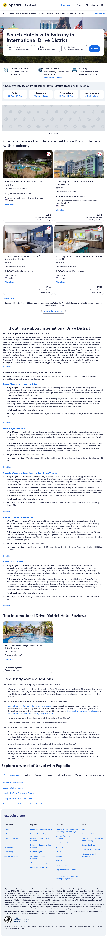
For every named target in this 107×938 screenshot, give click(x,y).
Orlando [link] (41, 13)
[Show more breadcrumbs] (4, 13)
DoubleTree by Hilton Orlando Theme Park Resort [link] (29, 706)
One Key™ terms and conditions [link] (64, 837)
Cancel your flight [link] (88, 834)
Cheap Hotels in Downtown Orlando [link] (18, 798)
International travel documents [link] (89, 855)
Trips (79, 5)
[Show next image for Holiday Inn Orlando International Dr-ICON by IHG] (100, 164)
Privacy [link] (58, 852)
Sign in (94, 5)
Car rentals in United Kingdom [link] (38, 857)
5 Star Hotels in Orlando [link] (13, 782)
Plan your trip (100, 13)
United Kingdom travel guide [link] (41, 829)
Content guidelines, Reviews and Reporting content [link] (67, 877)
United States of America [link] (18, 13)
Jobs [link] (6, 834)
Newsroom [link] (8, 847)
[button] (53, 328)
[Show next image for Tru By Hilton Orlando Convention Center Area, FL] (100, 239)
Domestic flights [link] (36, 852)
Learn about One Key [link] (53, 77)
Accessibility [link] (60, 847)
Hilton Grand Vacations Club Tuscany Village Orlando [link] (30, 713)
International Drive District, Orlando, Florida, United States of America (22, 49)
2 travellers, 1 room (77, 49)
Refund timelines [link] (88, 845)
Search (94, 48)
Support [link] (85, 829)
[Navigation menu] (102, 5)
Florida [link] (33, 13)
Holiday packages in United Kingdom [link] (40, 846)
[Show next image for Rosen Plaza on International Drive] (49, 164)
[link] (49, 154)
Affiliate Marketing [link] (11, 856)
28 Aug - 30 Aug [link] (66, 96)
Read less (7, 366)
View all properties (53, 311)
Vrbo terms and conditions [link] (66, 843)
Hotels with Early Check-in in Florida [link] (18, 793)
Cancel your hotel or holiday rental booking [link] (92, 839)
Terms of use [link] (60, 861)
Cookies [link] (59, 856)
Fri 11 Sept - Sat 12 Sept (50, 49)
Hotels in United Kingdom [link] (40, 834)
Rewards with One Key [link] (39, 867)
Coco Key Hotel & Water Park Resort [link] (82, 711)
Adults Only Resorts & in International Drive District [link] (25, 804)
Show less (9, 204)
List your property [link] (11, 838)
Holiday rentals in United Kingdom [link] (39, 839)
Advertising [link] (8, 852)
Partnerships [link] (9, 843)
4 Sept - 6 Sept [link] (91, 96)
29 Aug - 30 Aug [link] (41, 96)
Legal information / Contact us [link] (66, 871)
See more (7, 298)
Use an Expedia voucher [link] (91, 849)
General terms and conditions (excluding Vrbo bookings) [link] (67, 830)
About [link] (6, 829)
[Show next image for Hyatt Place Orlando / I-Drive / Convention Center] (49, 239)
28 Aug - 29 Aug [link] (15, 96)
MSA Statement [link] (62, 865)
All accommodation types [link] (40, 863)
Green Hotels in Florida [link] (13, 788)
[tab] (12, 775)
